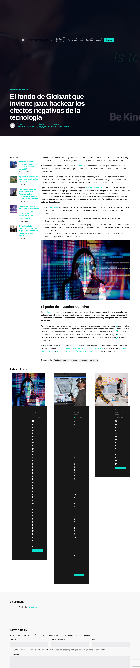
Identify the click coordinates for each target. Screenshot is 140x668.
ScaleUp (109, 40)
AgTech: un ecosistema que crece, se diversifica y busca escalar (28, 179)
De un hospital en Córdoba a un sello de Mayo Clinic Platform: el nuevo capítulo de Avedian (28, 230)
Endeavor (51, 312)
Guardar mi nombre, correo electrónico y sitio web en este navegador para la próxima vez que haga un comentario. (59, 650)
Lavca (61, 348)
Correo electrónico (58, 640)
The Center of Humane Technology (80, 351)
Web (93, 640)
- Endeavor (32, 607)
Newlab (68, 348)
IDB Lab (51, 351)
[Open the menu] (23, 40)
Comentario (15, 654)
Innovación (14, 89)
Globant (79, 166)
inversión (83, 360)
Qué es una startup (116, 442)
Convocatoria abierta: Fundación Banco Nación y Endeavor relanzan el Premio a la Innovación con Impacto (28, 194)
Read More (36, 556)
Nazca (59, 351)
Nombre (13, 640)
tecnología (94, 360)
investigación (53, 207)
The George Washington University (88, 348)
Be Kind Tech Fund (93, 188)
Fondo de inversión (61, 360)
